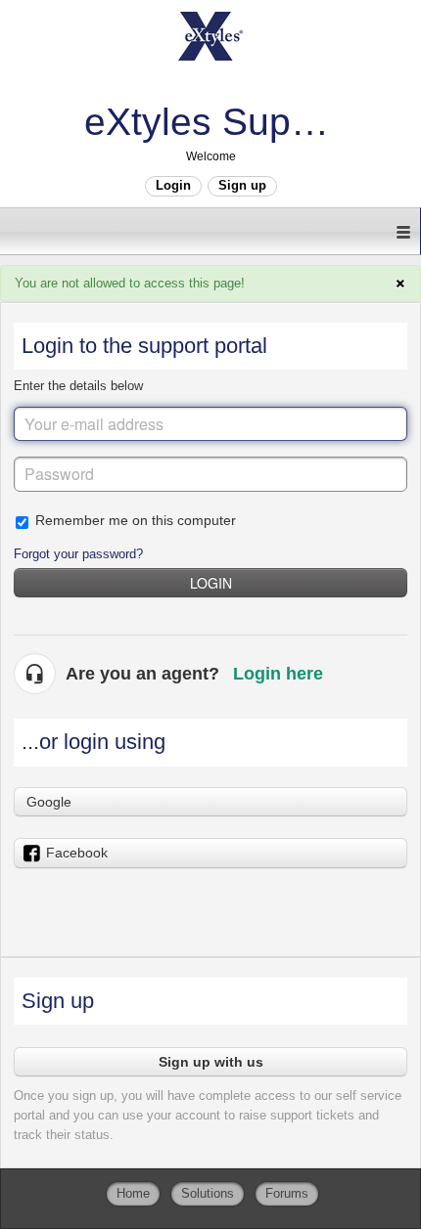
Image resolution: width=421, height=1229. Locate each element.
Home (133, 1193)
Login (211, 583)
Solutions (207, 1193)
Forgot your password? (78, 554)
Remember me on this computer (135, 520)
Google (48, 802)
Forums (286, 1193)
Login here (278, 673)
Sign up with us (211, 1062)
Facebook (77, 852)
